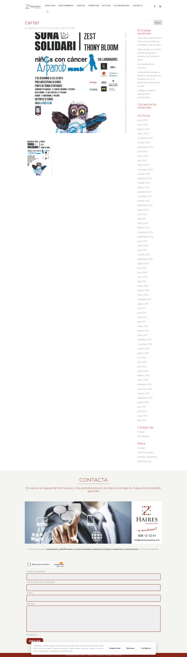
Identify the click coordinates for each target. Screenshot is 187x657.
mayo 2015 (142, 416)
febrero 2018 (143, 290)
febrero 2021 (143, 227)
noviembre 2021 (144, 196)
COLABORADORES (122, 5)
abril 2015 (141, 420)
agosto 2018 (143, 263)
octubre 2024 (143, 174)
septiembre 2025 (145, 147)
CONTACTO (137, 5)
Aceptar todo (114, 648)
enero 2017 (142, 335)
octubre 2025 (143, 142)
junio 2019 (142, 250)
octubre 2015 (143, 393)
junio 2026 (142, 120)
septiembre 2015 (145, 398)
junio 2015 (142, 411)
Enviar (34, 641)
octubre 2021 (143, 200)
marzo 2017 (142, 326)
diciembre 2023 (144, 178)
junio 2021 (142, 214)
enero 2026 (142, 133)
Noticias (141, 432)
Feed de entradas (145, 452)
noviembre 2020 (145, 232)
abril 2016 (141, 366)
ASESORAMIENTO (66, 5)
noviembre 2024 (145, 169)
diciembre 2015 (144, 384)
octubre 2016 (143, 348)
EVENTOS (81, 5)
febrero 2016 (143, 375)
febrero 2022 (143, 187)
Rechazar (130, 648)
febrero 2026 (143, 129)
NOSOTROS (50, 5)
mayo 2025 (142, 156)
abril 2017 (141, 321)
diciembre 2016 (144, 339)
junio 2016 (142, 362)
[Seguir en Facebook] (155, 6)
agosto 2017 (143, 304)
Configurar (146, 648)
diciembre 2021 (144, 192)
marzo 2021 (142, 223)
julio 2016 (141, 357)
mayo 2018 (142, 277)
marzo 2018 (142, 286)
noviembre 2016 (144, 344)
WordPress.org (144, 461)
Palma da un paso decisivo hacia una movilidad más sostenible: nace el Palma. (149, 41)
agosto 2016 (143, 353)
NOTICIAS (106, 5)
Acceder (141, 448)
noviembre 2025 (145, 138)
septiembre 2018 (145, 259)
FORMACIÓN (93, 5)
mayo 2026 (142, 124)
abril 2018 (141, 281)
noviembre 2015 (144, 389)
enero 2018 (142, 295)
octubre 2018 (143, 254)
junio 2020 (142, 241)
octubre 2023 (143, 183)
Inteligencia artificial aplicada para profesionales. (146, 94)
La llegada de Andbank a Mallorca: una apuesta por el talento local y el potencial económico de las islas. (149, 79)
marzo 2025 (143, 165)
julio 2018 (141, 268)
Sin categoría (143, 436)
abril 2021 (141, 218)
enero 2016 (142, 380)
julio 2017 (141, 308)
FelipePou (32, 28)
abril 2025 (142, 160)
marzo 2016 (142, 371)
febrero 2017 (143, 330)
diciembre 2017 (144, 299)
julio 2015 (141, 406)
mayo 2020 (142, 245)
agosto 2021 (143, 210)
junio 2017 (142, 312)
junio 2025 (142, 151)
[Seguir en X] (160, 6)
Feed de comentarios (147, 457)
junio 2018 (142, 272)
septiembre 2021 (145, 205)
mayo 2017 (142, 317)
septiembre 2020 (145, 236)
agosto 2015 (143, 402)
